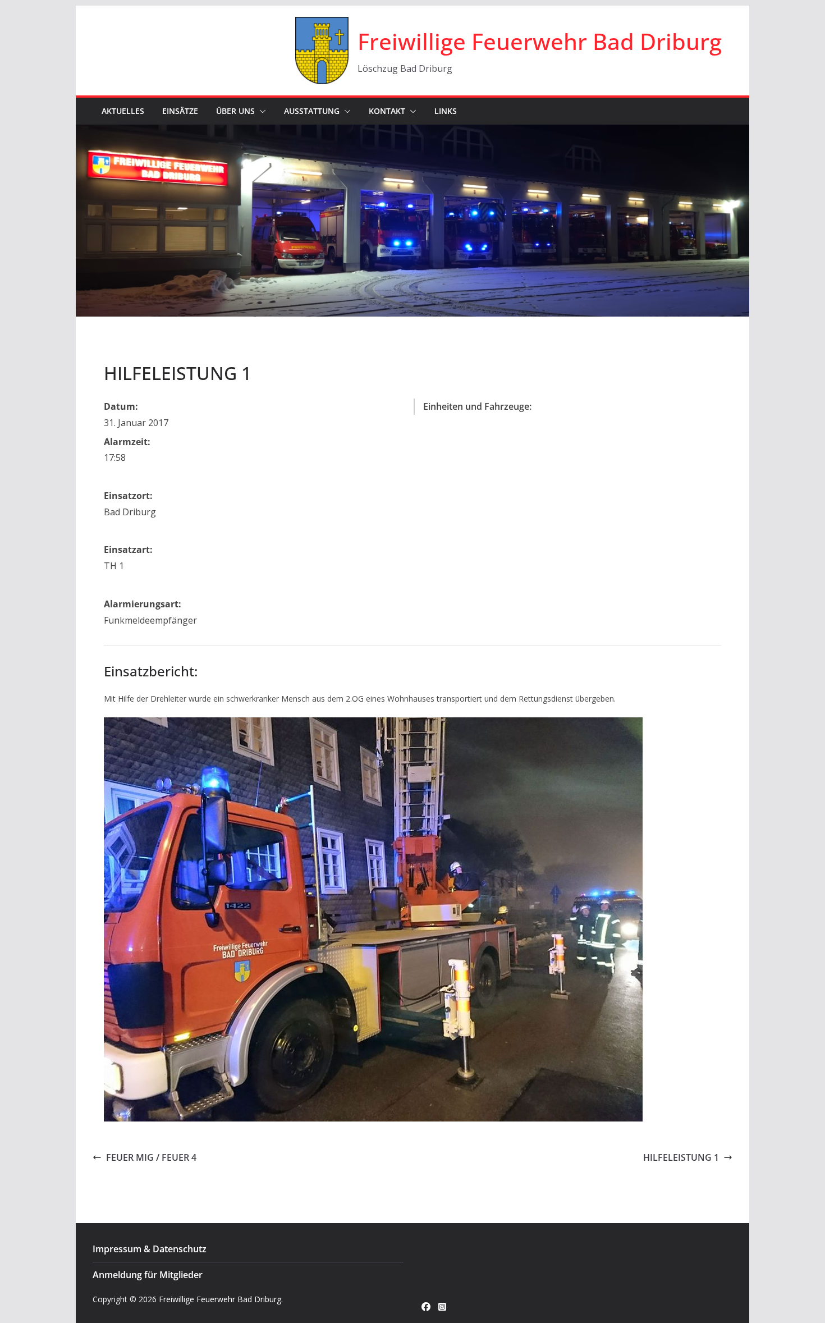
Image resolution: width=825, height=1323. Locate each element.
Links (445, 111)
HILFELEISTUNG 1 (681, 1157)
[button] (260, 111)
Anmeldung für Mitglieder (148, 1275)
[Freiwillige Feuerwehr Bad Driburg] (412, 132)
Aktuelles (123, 111)
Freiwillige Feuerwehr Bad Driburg (540, 41)
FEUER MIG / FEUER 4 (151, 1157)
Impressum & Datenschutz (150, 1249)
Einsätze (180, 111)
